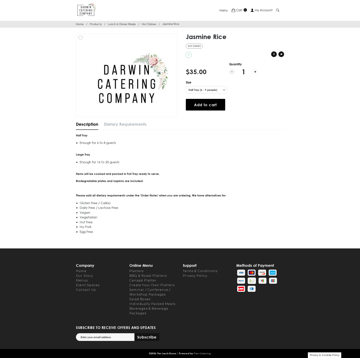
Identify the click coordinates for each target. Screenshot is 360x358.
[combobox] (206, 90)
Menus (82, 280)
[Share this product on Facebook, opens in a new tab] (274, 54)
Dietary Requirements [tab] (125, 124)
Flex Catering (202, 353)
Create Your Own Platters (152, 285)
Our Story (84, 276)
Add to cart (205, 104)
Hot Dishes (149, 24)
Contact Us (86, 290)
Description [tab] (87, 124)
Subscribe (147, 337)
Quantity (235, 64)
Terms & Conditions (200, 271)
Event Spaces (87, 285)
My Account (263, 10)
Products (96, 24)
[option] (126, 75)
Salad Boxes (139, 299)
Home (80, 24)
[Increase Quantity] (255, 71)
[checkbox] (80, 37)
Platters (136, 271)
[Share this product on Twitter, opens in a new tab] (281, 54)
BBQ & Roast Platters (148, 276)
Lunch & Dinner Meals (122, 24)
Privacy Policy (195, 276)
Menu (223, 10)
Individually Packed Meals (152, 304)
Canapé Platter (143, 280)
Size (188, 82)
